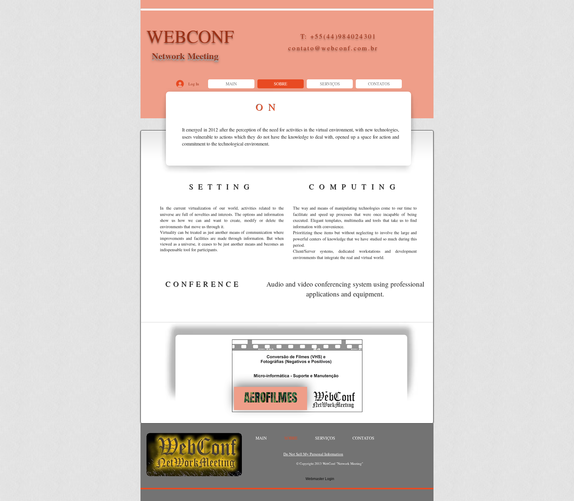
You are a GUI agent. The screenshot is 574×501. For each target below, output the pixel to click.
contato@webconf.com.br (333, 47)
